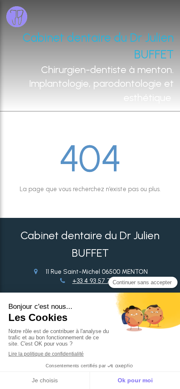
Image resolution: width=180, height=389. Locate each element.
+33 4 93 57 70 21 (96, 281)
